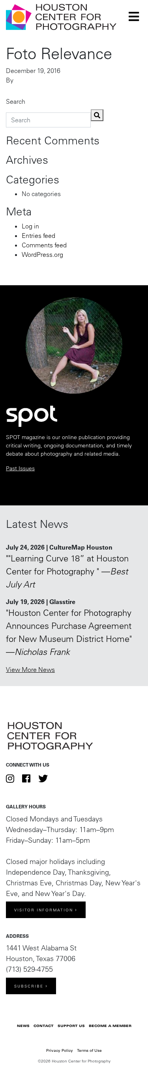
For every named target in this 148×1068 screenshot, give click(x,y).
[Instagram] (10, 778)
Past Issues (20, 468)
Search (15, 101)
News (23, 1026)
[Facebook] (26, 778)
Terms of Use (89, 1050)
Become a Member (110, 1026)
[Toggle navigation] (134, 16)
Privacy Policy (59, 1050)
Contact (44, 1026)
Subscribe (28, 986)
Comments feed (44, 245)
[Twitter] (43, 778)
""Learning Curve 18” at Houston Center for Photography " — (67, 571)
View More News (30, 669)
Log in (30, 226)
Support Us (71, 1026)
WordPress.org (42, 254)
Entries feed (38, 235)
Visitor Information (43, 910)
